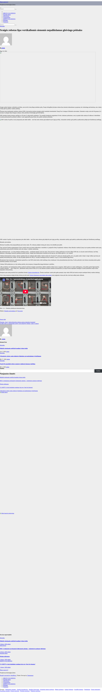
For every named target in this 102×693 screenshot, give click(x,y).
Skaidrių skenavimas (34, 689)
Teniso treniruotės (95, 689)
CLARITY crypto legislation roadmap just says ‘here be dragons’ (16, 387)
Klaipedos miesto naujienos (47, 689)
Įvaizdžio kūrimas (78, 689)
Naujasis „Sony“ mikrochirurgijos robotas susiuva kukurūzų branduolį (17, 322)
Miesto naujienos (59, 689)
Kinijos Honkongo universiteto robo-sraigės (41, 275)
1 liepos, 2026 (3, 667)
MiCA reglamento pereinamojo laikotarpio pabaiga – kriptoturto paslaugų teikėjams (21, 380)
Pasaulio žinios (7, 14)
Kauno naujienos (15, 691)
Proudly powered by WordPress (8, 675)
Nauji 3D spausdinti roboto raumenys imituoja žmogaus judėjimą (17, 364)
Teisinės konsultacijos (22, 689)
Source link (3, 319)
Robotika (5, 20)
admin (3, 48)
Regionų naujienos (25, 691)
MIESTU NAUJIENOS (9, 13)
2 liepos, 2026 (3, 644)
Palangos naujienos (35, 691)
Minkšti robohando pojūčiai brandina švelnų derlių (14, 348)
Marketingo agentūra (10, 689)
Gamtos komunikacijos (33, 272)
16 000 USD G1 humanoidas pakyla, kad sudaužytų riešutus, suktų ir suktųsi (19, 323)
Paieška (2, 368)
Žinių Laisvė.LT (4, 2)
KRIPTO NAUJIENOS (9, 19)
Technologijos (6, 17)
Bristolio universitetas (9, 311)
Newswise (20, 311)
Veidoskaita (87, 689)
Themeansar (30, 675)
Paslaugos (5, 22)
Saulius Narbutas (69, 689)
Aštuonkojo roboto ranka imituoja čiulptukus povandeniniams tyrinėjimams (20, 356)
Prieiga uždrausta (4, 384)
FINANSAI (6, 16)
